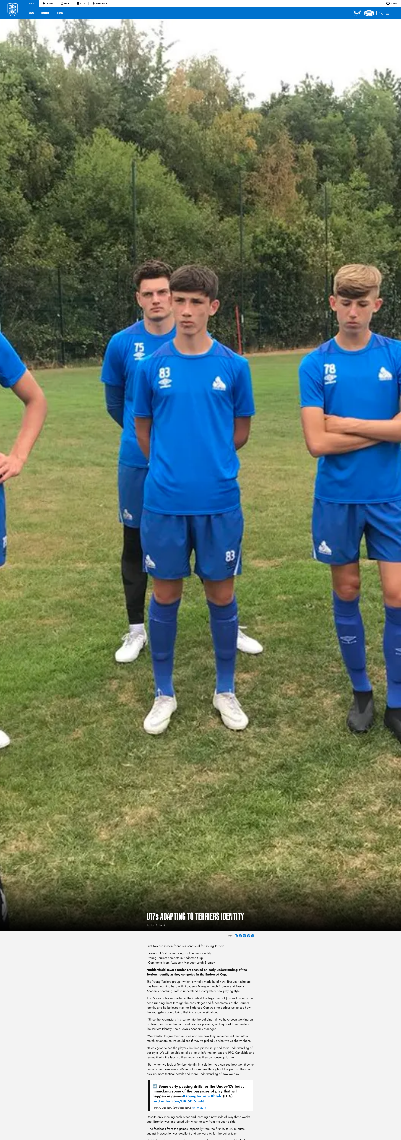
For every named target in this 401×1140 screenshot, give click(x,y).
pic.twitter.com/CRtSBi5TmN (178, 1101)
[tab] (32, 3)
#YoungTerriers (196, 1096)
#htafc (216, 1096)
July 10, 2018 (199, 1108)
